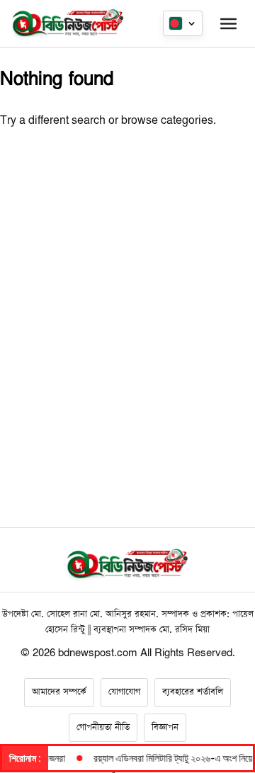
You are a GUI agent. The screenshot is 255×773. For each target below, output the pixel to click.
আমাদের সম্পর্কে (59, 692)
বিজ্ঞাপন (165, 727)
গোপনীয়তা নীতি (103, 727)
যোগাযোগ (124, 692)
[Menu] (228, 23)
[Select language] (183, 23)
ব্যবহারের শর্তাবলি (192, 692)
